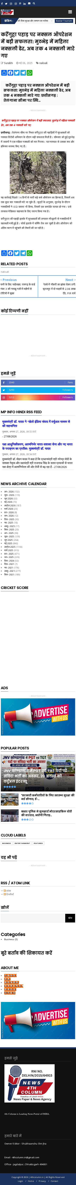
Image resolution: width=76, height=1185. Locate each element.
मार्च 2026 (8, 508)
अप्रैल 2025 (9, 546)
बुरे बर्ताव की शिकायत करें (26, 953)
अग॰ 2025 (9, 533)
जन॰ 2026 (9, 515)
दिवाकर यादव (9, 993)
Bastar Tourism (50, 20)
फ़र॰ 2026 (9, 512)
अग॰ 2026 (9, 491)
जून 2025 (8, 540)
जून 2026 (8, 498)
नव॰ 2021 (8, 567)
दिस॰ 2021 (9, 564)
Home (31, 1181)
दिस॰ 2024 (9, 560)
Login (20, 1181)
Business (6, 843)
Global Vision (11, 982)
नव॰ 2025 (8, 522)
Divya (7, 979)
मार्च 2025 (8, 550)
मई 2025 (8, 543)
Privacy (42, 1181)
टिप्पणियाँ (10, 894)
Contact (54, 1181)
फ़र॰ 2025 (9, 553)
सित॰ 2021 (9, 574)
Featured (38, 843)
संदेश (8, 890)
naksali (43, 63)
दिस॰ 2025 (9, 519)
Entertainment (22, 843)
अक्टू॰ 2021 (9, 570)
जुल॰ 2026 (9, 495)
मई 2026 (8, 501)
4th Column (10, 975)
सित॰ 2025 (9, 529)
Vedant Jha (10, 989)
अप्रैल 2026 (9, 505)
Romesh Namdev (13, 986)
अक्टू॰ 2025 (9, 526)
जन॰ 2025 (9, 557)
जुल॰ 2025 (9, 536)
